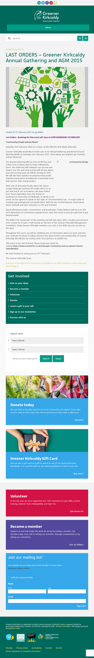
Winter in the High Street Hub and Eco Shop (27, 263)
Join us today (76, 544)
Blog (8, 49)
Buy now (78, 473)
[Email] (39, 3)
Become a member (19, 288)
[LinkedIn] (43, 3)
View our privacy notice (19, 568)
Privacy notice (22, 648)
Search (46, 358)
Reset (58, 358)
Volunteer (15, 294)
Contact (49, 648)
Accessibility (37, 648)
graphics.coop (14, 628)
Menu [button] (48, 27)
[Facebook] (47, 3)
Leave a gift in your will (22, 306)
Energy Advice (17, 49)
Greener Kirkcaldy (47, 15)
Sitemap (9, 648)
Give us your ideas (19, 283)
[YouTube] (55, 3)
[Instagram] (51, 3)
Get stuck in (76, 511)
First (10, 588)
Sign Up (80, 606)
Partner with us (18, 317)
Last (49, 588)
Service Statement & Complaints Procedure (23, 651)
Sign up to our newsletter (23, 311)
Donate (13, 300)
